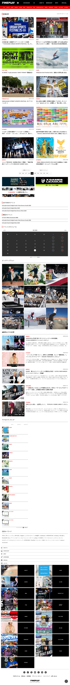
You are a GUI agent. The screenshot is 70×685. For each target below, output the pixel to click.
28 (29, 173)
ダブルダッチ (12, 540)
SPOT (56, 2)
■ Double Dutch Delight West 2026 (11, 208)
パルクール (22, 537)
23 (62, 247)
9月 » (65, 230)
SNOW (46, 7)
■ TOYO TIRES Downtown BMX (10, 217)
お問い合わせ (54, 676)
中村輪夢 (37, 535)
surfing (35, 537)
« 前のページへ (26, 170)
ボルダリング (5, 540)
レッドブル (11, 535)
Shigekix (22, 535)
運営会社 (23, 676)
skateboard (42, 535)
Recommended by (19, 527)
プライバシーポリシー (37, 676)
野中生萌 (17, 535)
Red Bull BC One (6, 537)
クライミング (20, 540)
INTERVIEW (26, 2)
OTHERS (66, 7)
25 (20, 173)
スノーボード (30, 537)
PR (6, 535)
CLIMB (20, 7)
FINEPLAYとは (16, 676)
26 (23, 173)
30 (35, 173)
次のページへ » (43, 170)
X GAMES (40, 537)
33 (44, 173)
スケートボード (55, 540)
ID (34, 2)
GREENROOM (49, 535)
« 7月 (4, 230)
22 (53, 247)
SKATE (8, 7)
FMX (34, 7)
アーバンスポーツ (15, 537)
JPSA (3, 535)
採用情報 (29, 676)
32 (41, 173)
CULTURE (61, 7)
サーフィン (48, 540)
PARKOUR (51, 7)
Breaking (56, 535)
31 (38, 173)
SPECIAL (64, 2)
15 (53, 244)
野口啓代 (62, 535)
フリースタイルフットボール (51, 537)
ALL (4, 7)
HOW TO (42, 2)
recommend (4, 542)
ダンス (60, 537)
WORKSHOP (49, 2)
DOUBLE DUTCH (40, 7)
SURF (12, 7)
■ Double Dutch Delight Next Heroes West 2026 (14, 210)
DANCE (16, 7)
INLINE (55, 7)
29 (53, 250)
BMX (24, 7)
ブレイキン (38, 540)
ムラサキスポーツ (29, 535)
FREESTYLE (29, 7)
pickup (62, 540)
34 (47, 173)
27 (26, 173)
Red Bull (33, 540)
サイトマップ (46, 676)
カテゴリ (5, 563)
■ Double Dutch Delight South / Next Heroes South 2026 (16, 205)
